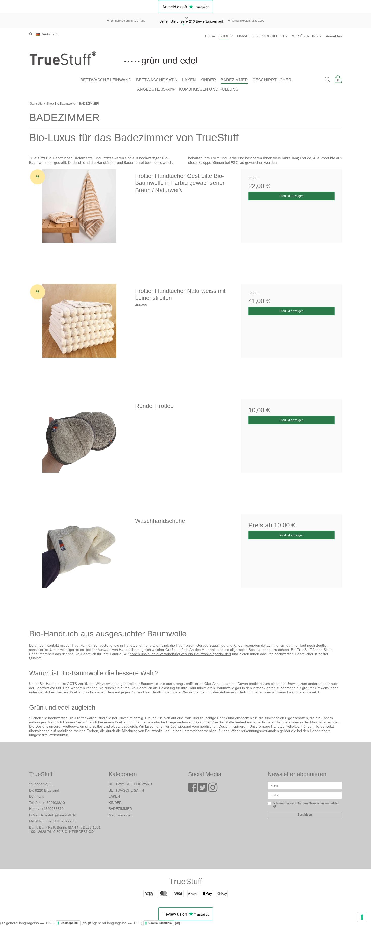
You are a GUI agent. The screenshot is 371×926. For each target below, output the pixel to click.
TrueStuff (185, 881)
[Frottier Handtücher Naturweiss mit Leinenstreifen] (79, 334)
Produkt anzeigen (291, 196)
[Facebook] (192, 790)
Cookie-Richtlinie (160, 923)
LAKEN (114, 796)
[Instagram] (212, 790)
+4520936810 (54, 803)
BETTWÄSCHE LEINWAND (130, 784)
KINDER (115, 803)
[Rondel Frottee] (79, 449)
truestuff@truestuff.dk (58, 815)
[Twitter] (202, 790)
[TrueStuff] (185, 58)
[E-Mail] (305, 795)
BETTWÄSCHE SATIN (126, 790)
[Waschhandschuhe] (79, 564)
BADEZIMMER (120, 809)
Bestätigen (305, 814)
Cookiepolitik (69, 923)
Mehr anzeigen (120, 815)
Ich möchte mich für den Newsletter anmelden (306, 803)
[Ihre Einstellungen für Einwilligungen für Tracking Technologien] (362, 917)
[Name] (305, 785)
